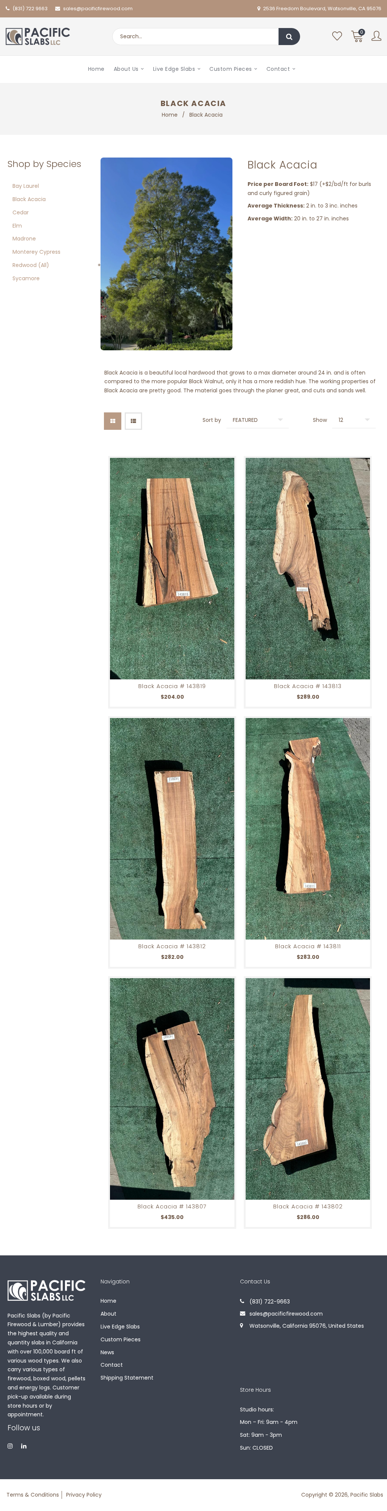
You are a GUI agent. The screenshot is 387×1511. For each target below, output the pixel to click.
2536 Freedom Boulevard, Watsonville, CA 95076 (321, 8)
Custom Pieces (121, 1339)
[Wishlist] (337, 36)
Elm (17, 225)
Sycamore (26, 278)
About (108, 1313)
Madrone (24, 238)
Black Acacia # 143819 (172, 686)
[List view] (133, 421)
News (107, 1352)
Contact (112, 1365)
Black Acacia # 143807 (172, 1206)
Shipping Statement (127, 1377)
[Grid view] (112, 421)
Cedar (20, 212)
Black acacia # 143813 (308, 686)
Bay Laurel (25, 186)
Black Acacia (29, 199)
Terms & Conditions (32, 1495)
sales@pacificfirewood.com (98, 8)
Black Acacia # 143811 (308, 946)
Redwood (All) (30, 265)
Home (170, 115)
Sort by (212, 420)
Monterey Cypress (36, 252)
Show (320, 420)
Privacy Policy (84, 1495)
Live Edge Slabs (120, 1326)
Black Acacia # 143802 (308, 1206)
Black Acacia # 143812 (172, 946)
